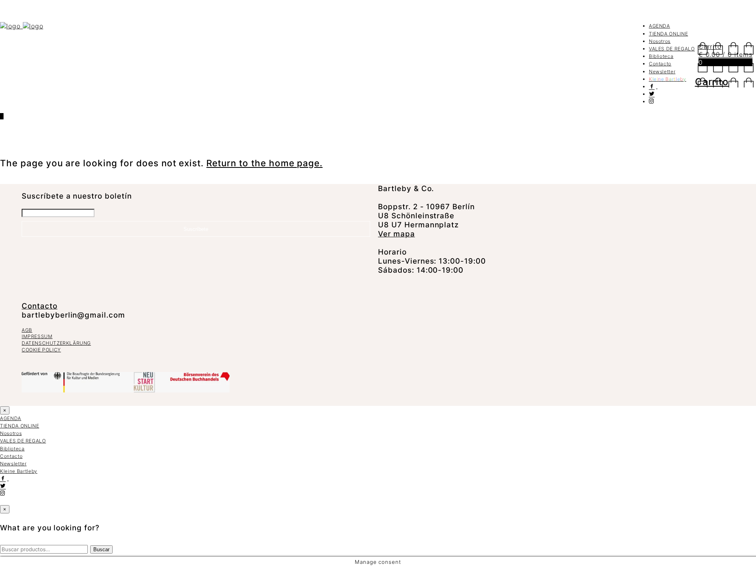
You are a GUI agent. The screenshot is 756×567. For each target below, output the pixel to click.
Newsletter (662, 71)
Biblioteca (661, 56)
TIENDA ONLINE (668, 34)
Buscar (101, 549)
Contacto (660, 64)
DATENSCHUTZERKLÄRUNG (56, 343)
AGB (27, 330)
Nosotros (660, 41)
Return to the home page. (264, 163)
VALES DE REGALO (672, 49)
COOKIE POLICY (41, 350)
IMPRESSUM (37, 336)
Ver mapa (396, 233)
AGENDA (659, 26)
